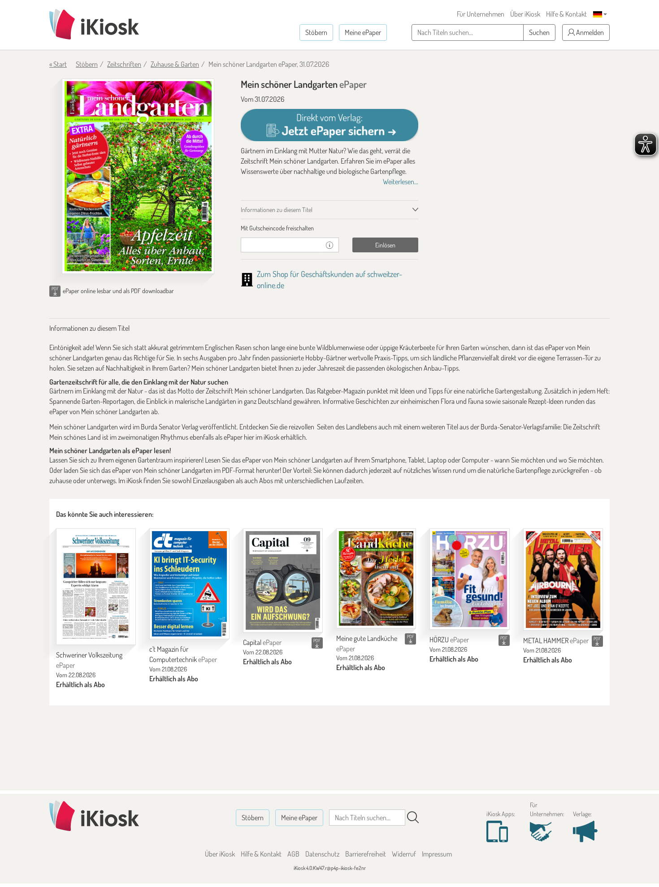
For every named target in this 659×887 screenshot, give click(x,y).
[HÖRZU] (469, 579)
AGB (293, 853)
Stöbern (316, 32)
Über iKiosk (525, 13)
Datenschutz (322, 853)
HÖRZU (449, 639)
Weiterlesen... (400, 181)
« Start (58, 64)
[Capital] (283, 580)
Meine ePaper (363, 32)
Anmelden (589, 32)
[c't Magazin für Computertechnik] (189, 583)
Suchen (539, 32)
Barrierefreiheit (365, 853)
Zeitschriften (124, 64)
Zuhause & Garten (175, 64)
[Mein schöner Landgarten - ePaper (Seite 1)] (138, 176)
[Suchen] (413, 817)
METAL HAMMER (556, 640)
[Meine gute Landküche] (376, 578)
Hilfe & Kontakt (566, 13)
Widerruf (404, 853)
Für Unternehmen (480, 13)
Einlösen (385, 245)
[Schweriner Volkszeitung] (96, 586)
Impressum (437, 853)
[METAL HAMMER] (563, 579)
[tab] (330, 228)
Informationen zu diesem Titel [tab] (276, 209)
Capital (262, 642)
